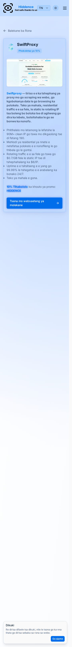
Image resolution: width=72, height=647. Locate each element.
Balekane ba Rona (20, 30)
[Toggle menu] (65, 8)
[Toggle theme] (55, 8)
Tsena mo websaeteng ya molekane (27, 203)
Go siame (57, 638)
